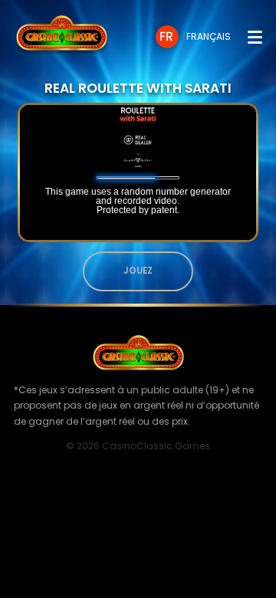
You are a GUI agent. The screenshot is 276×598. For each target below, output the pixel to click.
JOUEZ (138, 270)
